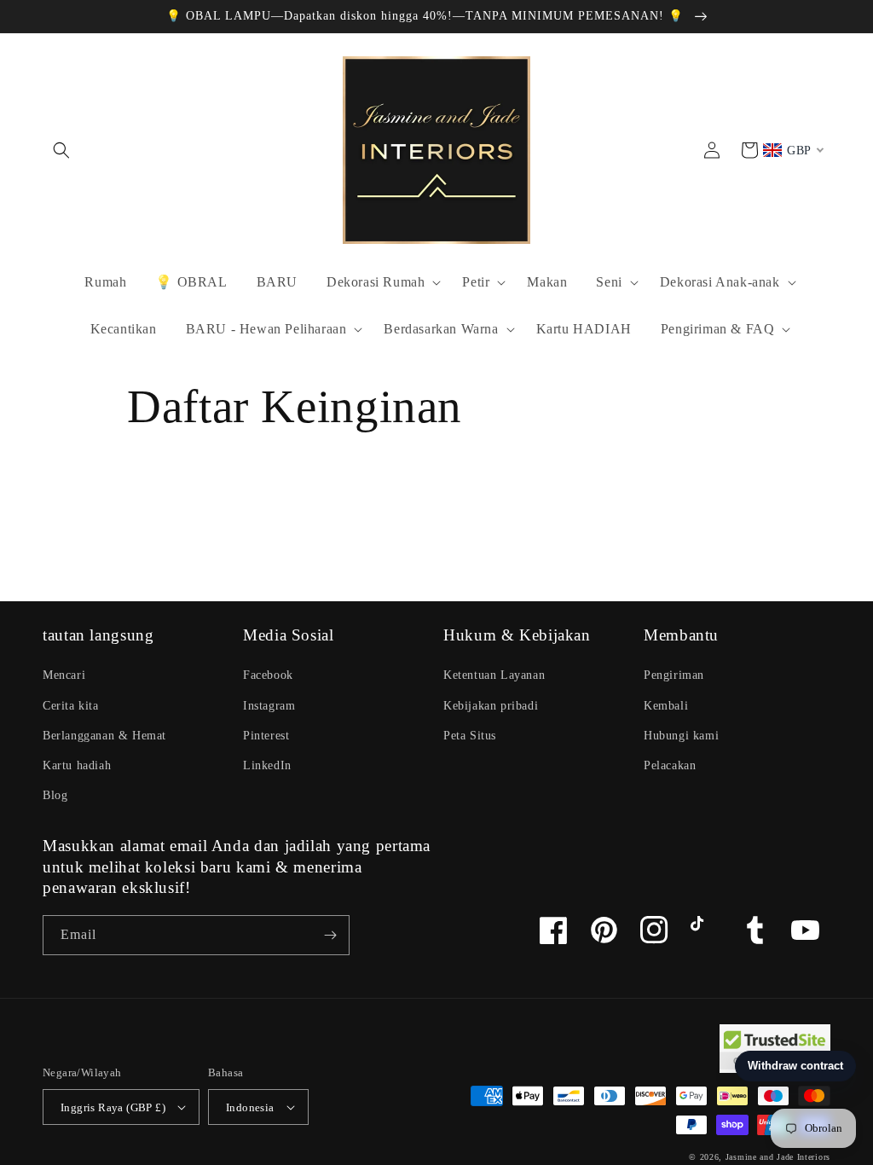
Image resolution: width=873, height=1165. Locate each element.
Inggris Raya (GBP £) (113, 1107)
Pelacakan (670, 765)
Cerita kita (71, 705)
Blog (55, 795)
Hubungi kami (681, 735)
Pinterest (266, 735)
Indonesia (250, 1107)
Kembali (666, 705)
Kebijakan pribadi (490, 705)
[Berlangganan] (330, 935)
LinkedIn (267, 765)
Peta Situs (469, 735)
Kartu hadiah (77, 765)
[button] (61, 150)
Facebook (268, 675)
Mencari (64, 675)
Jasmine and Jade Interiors (778, 1157)
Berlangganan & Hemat (104, 735)
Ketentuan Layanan (494, 675)
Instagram (269, 705)
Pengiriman (674, 675)
